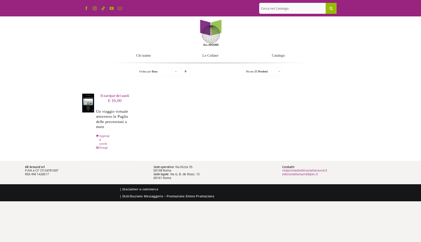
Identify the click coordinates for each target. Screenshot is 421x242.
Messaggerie (153, 196)
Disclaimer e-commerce (140, 189)
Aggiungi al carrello (104, 139)
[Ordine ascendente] (185, 71)
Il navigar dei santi (114, 95)
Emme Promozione (200, 196)
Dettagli (103, 147)
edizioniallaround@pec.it (300, 174)
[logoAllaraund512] (210, 21)
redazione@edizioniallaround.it (304, 170)
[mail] (120, 8)
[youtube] (112, 8)
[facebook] (86, 8)
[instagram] (95, 8)
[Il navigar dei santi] (88, 103)
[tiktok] (103, 8)
